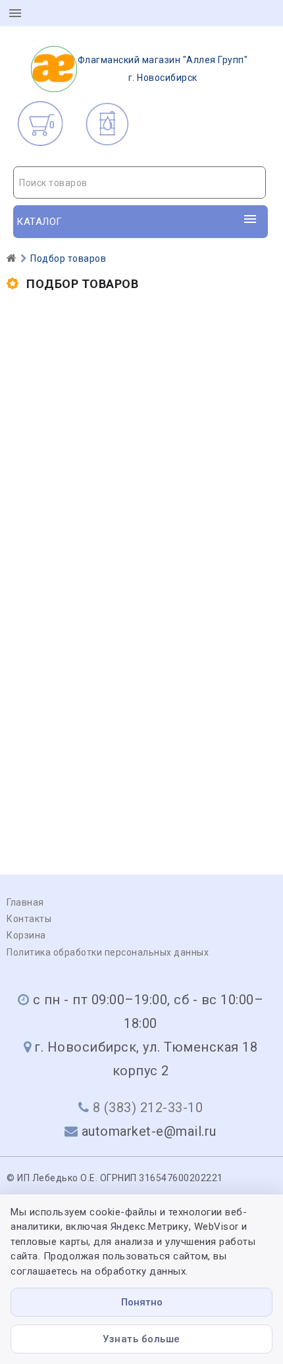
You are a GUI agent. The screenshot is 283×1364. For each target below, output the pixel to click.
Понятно (142, 1302)
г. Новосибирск (163, 69)
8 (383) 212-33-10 (148, 1107)
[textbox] (139, 183)
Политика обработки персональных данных (108, 952)
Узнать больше (141, 1339)
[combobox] (139, 182)
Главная (25, 902)
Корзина (26, 935)
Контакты (29, 918)
